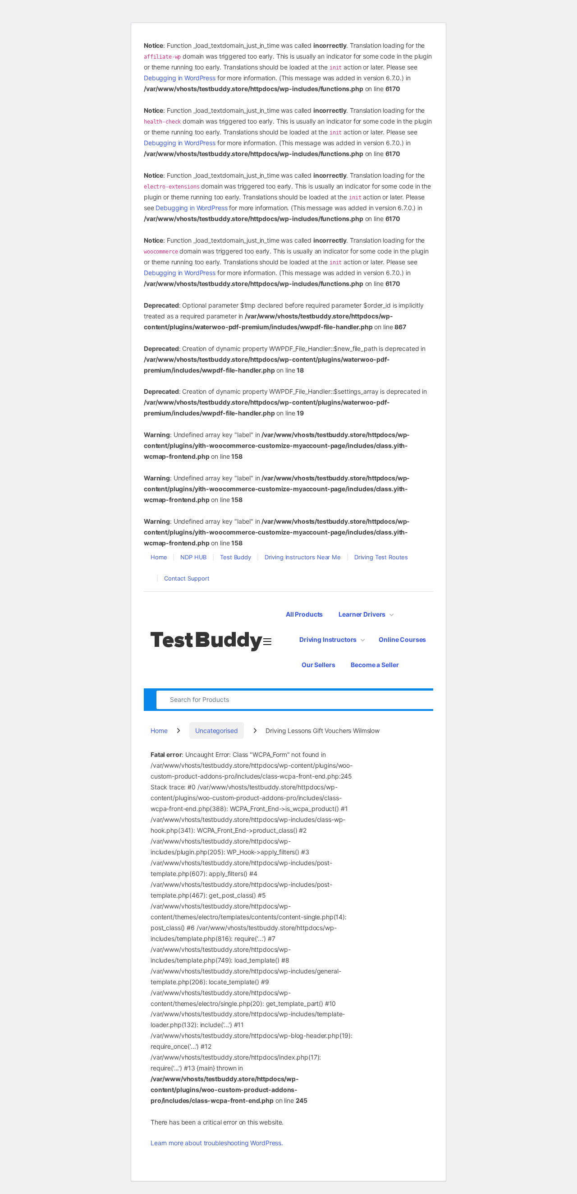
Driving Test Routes (381, 557)
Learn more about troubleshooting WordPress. (217, 1143)
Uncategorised (216, 730)
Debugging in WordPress (179, 78)
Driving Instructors (328, 639)
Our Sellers (318, 664)
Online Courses (402, 639)
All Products (304, 614)
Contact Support (187, 578)
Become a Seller (374, 664)
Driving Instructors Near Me (303, 557)
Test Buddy (235, 557)
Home (159, 557)
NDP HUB (193, 557)
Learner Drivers (362, 614)
